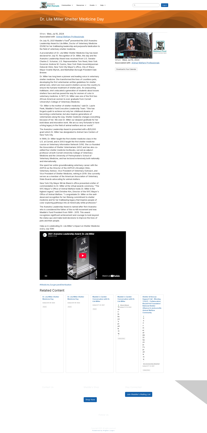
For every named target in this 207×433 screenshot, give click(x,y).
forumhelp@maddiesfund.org (57, 398)
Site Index (86, 423)
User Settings (119, 423)
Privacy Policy (97, 423)
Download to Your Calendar (126, 69)
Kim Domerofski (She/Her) (151, 364)
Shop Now (90, 399)
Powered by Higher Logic (103, 430)
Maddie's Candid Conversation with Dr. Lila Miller (101, 299)
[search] (134, 5)
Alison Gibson (124, 305)
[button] (67, 5)
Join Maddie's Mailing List (138, 394)
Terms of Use (108, 423)
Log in (164, 5)
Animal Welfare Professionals (70, 36)
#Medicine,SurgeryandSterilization (55, 284)
